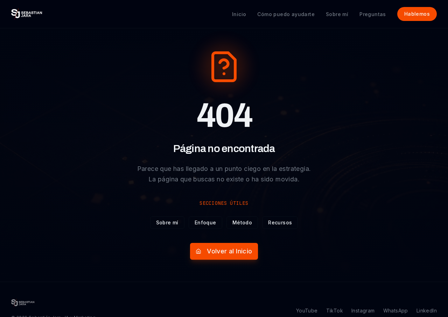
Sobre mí (167, 222)
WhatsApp (395, 311)
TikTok (334, 311)
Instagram (363, 311)
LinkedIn (426, 311)
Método (242, 222)
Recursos (280, 222)
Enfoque (205, 222)
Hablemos (417, 14)
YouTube (307, 311)
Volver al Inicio (229, 251)
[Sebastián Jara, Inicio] (26, 14)
